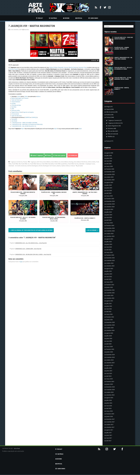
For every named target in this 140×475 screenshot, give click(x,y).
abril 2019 (108, 376)
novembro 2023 (110, 231)
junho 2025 (109, 188)
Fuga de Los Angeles (28, 112)
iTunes (48, 155)
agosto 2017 (109, 430)
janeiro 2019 (109, 384)
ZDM (12, 108)
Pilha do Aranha (112, 134)
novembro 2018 (110, 389)
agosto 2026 (109, 153)
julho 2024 (109, 212)
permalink (80, 166)
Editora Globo (91, 162)
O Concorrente (15, 114)
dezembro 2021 (110, 290)
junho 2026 (109, 158)
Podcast (25, 162)
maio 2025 (109, 190)
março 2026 (109, 166)
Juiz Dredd (14, 121)
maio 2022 (109, 276)
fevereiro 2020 (110, 349)
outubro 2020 (109, 328)
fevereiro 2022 (110, 284)
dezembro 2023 (110, 228)
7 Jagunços (33, 162)
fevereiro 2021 (110, 317)
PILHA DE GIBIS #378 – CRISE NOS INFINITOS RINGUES (23, 192)
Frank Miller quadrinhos (60, 164)
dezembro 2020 (110, 322)
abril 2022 (108, 279)
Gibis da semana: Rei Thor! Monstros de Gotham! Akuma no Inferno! (32, 230)
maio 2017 (109, 438)
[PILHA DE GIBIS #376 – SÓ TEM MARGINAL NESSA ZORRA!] (54, 207)
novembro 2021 (110, 293)
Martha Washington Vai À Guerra (19, 98)
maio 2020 (109, 341)
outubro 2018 (109, 392)
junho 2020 (109, 338)
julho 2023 (109, 241)
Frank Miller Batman (35, 164)
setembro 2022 (110, 266)
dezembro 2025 (110, 172)
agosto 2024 (109, 209)
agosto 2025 (109, 182)
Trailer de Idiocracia (16, 115)
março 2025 (109, 196)
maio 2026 (109, 161)
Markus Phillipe (53, 67)
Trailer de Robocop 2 (16, 100)
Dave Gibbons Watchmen (80, 162)
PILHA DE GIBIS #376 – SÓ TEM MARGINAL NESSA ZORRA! (53, 218)
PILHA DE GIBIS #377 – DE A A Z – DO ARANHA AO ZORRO (22, 218)
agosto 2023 (109, 239)
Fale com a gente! (59, 155)
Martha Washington (32, 166)
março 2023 (109, 252)
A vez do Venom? (92, 230)
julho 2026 (109, 155)
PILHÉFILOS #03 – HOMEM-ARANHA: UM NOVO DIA (53, 192)
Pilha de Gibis (111, 131)
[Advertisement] (116, 464)
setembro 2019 (110, 362)
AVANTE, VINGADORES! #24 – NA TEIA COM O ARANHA (85, 192)
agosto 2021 (109, 301)
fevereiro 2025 (110, 198)
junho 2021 (109, 306)
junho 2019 (109, 371)
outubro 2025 (109, 177)
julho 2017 (109, 432)
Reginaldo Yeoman (63, 67)
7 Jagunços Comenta (113, 120)
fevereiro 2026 (110, 169)
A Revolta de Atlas (16, 105)
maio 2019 (109, 373)
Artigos (108, 106)
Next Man (13, 107)
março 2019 (109, 379)
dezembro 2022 (110, 258)
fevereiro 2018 (110, 414)
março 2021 (109, 314)
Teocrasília (14, 119)
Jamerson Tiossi (82, 67)
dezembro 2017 (110, 419)
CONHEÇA (34, 117)
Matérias (108, 114)
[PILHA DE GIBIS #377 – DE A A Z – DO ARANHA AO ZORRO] (23, 207)
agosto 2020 (109, 333)
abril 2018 (108, 408)
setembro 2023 (110, 236)
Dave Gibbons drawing (67, 162)
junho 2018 (109, 403)
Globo (18, 96)
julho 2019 (109, 368)
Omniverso (111, 128)
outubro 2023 (109, 233)
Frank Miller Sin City (73, 164)
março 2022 (109, 282)
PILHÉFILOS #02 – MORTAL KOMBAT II (85, 218)
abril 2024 (108, 220)
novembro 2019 (110, 357)
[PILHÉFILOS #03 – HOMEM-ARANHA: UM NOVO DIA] (54, 182)
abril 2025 (108, 193)
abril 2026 (108, 163)
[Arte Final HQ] (36, 7)
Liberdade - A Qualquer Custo (87, 164)
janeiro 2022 (109, 287)
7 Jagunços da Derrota (16, 162)
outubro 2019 (109, 360)
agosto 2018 (109, 397)
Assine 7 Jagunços (37, 155)
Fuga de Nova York (16, 112)
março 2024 (109, 223)
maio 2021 (109, 309)
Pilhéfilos (110, 136)
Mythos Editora (65, 166)
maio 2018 (109, 406)
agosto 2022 (109, 268)
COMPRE (27, 117)
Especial (108, 109)
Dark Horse (40, 162)
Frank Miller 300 (16, 164)
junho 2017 (109, 435)
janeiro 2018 (109, 416)
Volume (97, 60)
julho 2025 (109, 185)
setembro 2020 (110, 330)
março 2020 (109, 346)
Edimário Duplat (13, 69)
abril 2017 (108, 440)
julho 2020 (109, 336)
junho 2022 (109, 274)
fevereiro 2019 (110, 381)
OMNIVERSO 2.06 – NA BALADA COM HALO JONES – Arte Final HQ (33, 254)
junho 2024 (109, 215)
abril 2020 (108, 344)
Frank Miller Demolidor (48, 164)
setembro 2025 (110, 180)
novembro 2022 (110, 260)
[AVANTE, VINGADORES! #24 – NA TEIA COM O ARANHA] (85, 182)
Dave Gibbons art (56, 162)
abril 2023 (108, 250)
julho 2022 (109, 271)
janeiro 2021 (109, 319)
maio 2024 (109, 217)
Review (108, 141)
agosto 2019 (109, 365)
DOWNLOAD (73, 155)
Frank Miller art (25, 164)
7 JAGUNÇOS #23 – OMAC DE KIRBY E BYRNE (24, 122)
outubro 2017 (109, 424)
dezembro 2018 (110, 387)
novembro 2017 (110, 422)
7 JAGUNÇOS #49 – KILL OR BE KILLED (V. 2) (23, 126)
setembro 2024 (110, 206)
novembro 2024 (110, 204)
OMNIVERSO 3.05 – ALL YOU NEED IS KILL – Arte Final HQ (31, 243)
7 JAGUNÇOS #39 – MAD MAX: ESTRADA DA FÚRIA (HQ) (27, 124)
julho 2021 (109, 303)
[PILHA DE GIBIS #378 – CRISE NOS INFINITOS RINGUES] (23, 182)
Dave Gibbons (47, 162)
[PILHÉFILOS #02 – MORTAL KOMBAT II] (85, 207)
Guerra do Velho (15, 110)
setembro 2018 (110, 395)
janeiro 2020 (109, 352)
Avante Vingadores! (113, 126)
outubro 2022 (109, 263)
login (21, 261)
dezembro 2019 (110, 354)
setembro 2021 (110, 298)
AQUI (22, 128)
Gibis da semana (110, 112)
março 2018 (109, 411)
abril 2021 (108, 311)
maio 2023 (109, 247)
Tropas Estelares (15, 101)
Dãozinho (26, 29)
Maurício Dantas (73, 67)
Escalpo (13, 103)
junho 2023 (109, 244)
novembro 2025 (110, 174)
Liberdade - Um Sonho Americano (17, 166)
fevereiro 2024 (110, 225)
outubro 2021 (109, 295)
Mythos (38, 96)
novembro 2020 (110, 325)
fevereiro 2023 (110, 255)
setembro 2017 (110, 427)
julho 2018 (109, 400)
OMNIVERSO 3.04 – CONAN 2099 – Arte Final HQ (28, 248)
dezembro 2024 (110, 201)
